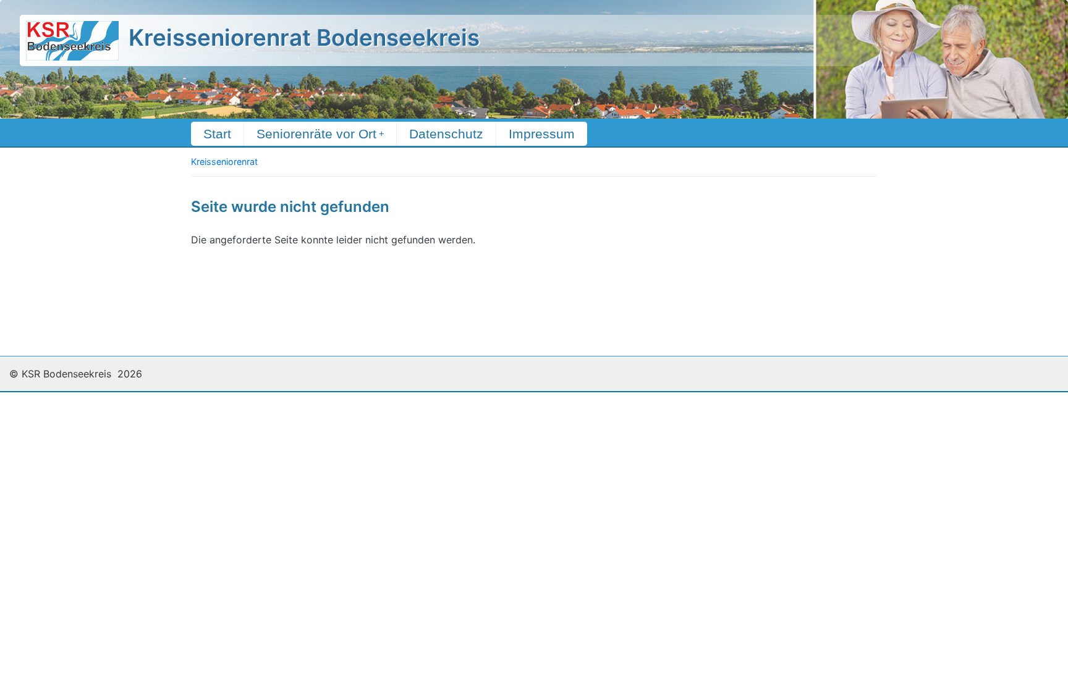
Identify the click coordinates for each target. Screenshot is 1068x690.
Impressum (542, 134)
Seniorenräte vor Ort (320, 134)
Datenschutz (446, 134)
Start (217, 134)
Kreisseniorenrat (224, 161)
